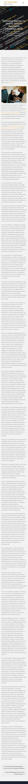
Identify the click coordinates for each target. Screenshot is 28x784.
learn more (11, 82)
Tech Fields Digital (10, 2)
